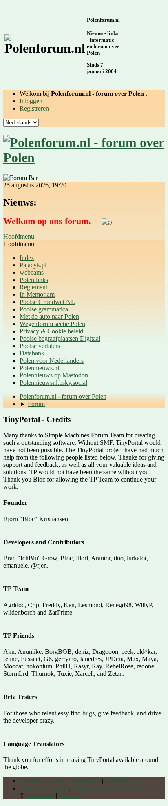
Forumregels (84, 780)
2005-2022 (40, 795)
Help (57, 780)
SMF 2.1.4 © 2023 (44, 788)
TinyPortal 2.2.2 (140, 788)
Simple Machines (94, 788)
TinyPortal (33, 780)
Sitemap (69, 795)
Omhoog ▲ (120, 780)
